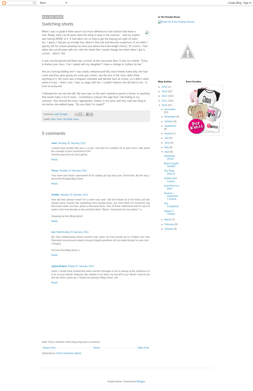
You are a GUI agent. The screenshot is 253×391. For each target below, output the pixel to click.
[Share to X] (84, 114)
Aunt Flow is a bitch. (171, 187)
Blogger (141, 381)
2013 (165, 91)
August (168, 133)
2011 (165, 100)
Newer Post (49, 347)
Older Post (143, 347)
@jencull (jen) (59, 266)
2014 (165, 87)
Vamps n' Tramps (169, 212)
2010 (165, 105)
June (167, 142)
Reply (54, 159)
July (166, 138)
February (169, 224)
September (170, 126)
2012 (165, 96)
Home (96, 347)
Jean (54, 143)
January (169, 228)
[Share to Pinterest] (91, 114)
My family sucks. (71, 119)
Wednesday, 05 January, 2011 (73, 232)
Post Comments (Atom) (69, 353)
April (167, 151)
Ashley (55, 194)
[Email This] (76, 114)
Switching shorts (169, 157)
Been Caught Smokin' (171, 165)
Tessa (54, 170)
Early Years (56, 119)
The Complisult (171, 205)
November (170, 116)
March (168, 219)
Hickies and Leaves (170, 179)
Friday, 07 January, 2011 (81, 266)
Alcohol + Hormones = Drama (171, 196)
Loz (53, 232)
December (170, 109)
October (169, 121)
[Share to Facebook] (88, 114)
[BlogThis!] (80, 114)
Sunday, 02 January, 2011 (72, 143)
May (167, 147)
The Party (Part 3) (169, 172)
